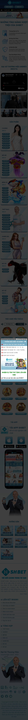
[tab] (14, 344)
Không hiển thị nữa (22, 339)
